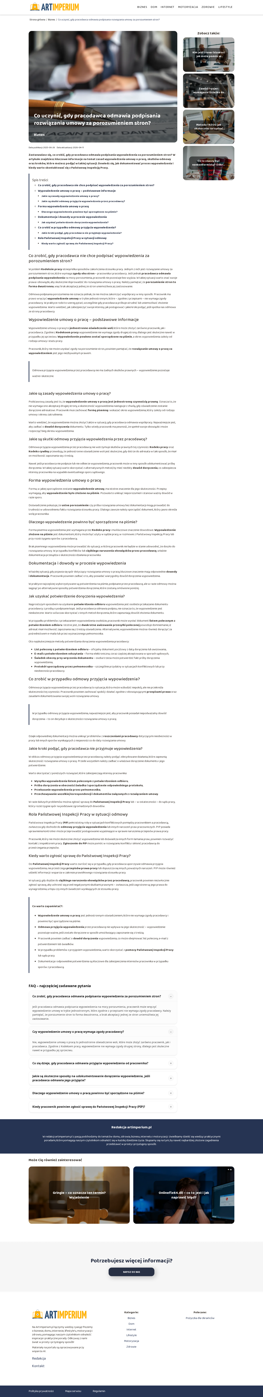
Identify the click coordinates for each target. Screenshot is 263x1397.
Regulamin (99, 1391)
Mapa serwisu (73, 1391)
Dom (154, 7)
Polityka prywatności (41, 1391)
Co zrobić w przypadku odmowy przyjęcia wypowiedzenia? (77, 227)
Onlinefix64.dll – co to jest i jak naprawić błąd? (184, 1195)
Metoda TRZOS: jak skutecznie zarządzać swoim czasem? (208, 127)
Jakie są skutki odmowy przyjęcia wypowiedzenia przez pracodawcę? (83, 201)
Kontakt (38, 1366)
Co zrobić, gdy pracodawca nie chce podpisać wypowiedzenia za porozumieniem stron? (96, 185)
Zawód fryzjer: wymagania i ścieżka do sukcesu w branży (208, 91)
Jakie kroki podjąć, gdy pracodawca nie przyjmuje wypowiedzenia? (82, 233)
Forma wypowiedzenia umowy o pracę (63, 206)
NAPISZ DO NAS (131, 1272)
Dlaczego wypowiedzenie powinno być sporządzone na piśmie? (80, 212)
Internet (167, 7)
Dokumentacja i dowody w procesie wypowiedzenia (72, 217)
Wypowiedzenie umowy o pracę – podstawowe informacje (77, 191)
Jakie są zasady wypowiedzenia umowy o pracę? (70, 196)
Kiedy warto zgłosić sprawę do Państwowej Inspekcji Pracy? (77, 244)
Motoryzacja (188, 7)
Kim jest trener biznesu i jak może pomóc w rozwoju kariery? (209, 54)
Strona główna (38, 20)
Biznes (142, 7)
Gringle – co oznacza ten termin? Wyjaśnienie (79, 1195)
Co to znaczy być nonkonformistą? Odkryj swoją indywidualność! (208, 163)
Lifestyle (225, 7)
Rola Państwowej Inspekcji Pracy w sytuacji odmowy (72, 238)
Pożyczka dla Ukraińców (200, 1318)
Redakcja (39, 1358)
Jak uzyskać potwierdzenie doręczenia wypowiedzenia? (75, 222)
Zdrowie (208, 7)
